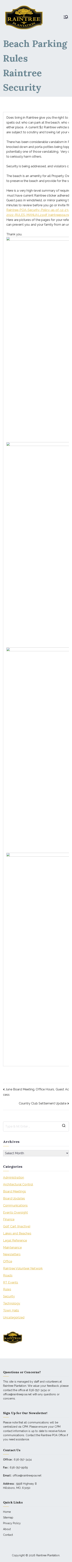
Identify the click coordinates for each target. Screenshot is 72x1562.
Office (7, 1261)
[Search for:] (36, 1126)
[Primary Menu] (66, 17)
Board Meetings (14, 1191)
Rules (7, 1289)
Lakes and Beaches (17, 1233)
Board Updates (14, 1198)
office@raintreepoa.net (27, 1475)
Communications (15, 1205)
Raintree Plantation (48, 1555)
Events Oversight (15, 1212)
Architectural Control (18, 1184)
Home (7, 1511)
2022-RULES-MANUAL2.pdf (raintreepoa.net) (39, 215)
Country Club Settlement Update (42, 1103)
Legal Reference (15, 1240)
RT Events (10, 1282)
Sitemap (8, 1517)
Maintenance (12, 1247)
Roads (7, 1275)
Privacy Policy (12, 1523)
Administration (13, 1177)
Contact (8, 1534)
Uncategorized (13, 1317)
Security (9, 1296)
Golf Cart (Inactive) (16, 1226)
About (7, 1529)
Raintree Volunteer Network (23, 1268)
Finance (8, 1219)
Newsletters (12, 1254)
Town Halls (11, 1310)
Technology (11, 1303)
